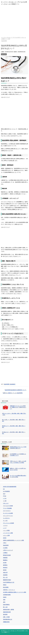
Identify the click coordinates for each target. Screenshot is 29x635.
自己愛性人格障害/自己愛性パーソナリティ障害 (14, 592)
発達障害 (5, 575)
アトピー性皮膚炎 (7, 508)
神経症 (4, 584)
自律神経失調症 (7, 594)
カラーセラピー (7, 510)
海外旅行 (5, 567)
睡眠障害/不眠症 (7, 579)
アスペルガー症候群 (8, 505)
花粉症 (4, 597)
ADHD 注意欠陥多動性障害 (9, 486)
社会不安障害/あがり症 (8, 582)
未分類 (4, 562)
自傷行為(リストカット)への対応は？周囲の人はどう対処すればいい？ (18, 407)
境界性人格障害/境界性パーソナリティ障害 (13, 540)
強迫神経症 (12, 384)
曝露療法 (5, 560)
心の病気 (5, 547)
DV (4, 489)
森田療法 (5, 565)
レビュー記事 (6, 535)
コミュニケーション (8, 515)
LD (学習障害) (6, 491)
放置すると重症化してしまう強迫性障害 (12, 393)
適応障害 (5, 614)
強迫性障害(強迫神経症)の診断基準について (15, 390)
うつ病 (4, 500)
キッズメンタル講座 (8, 513)
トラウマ (5, 525)
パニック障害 (6, 530)
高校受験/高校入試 (7, 619)
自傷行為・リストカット (9, 589)
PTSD (4, 496)
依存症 (4, 537)
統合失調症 (5, 587)
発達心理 (5, 572)
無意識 (4, 570)
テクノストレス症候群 (8, 523)
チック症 (5, 520)
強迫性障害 (3, 54)
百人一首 (5, 577)
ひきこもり (5, 503)
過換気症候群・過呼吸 (8, 609)
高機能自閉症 (6, 621)
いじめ (4, 498)
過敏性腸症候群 (7, 612)
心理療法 (5, 552)
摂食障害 (5, 557)
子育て (4, 542)
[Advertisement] (14, 22)
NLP (4, 493)
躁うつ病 (5, 607)
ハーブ (4, 528)
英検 (4, 599)
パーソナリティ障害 (8, 533)
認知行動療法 (6, 604)
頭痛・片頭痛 (6, 617)
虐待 (4, 602)
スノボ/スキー (6, 518)
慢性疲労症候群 (7, 555)
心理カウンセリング (8, 550)
